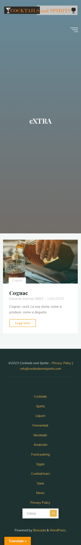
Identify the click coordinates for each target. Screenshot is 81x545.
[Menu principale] (74, 30)
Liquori (40, 416)
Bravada (39, 530)
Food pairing (40, 454)
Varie (40, 483)
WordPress (58, 530)
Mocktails (40, 435)
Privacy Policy (61, 363)
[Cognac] (40, 262)
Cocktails (40, 396)
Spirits (40, 406)
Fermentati (40, 425)
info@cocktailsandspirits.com (40, 369)
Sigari (40, 464)
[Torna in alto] (64, 528)
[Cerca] (53, 513)
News (40, 493)
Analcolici (40, 445)
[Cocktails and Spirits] (40, 10)
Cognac (17, 280)
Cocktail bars (40, 474)
